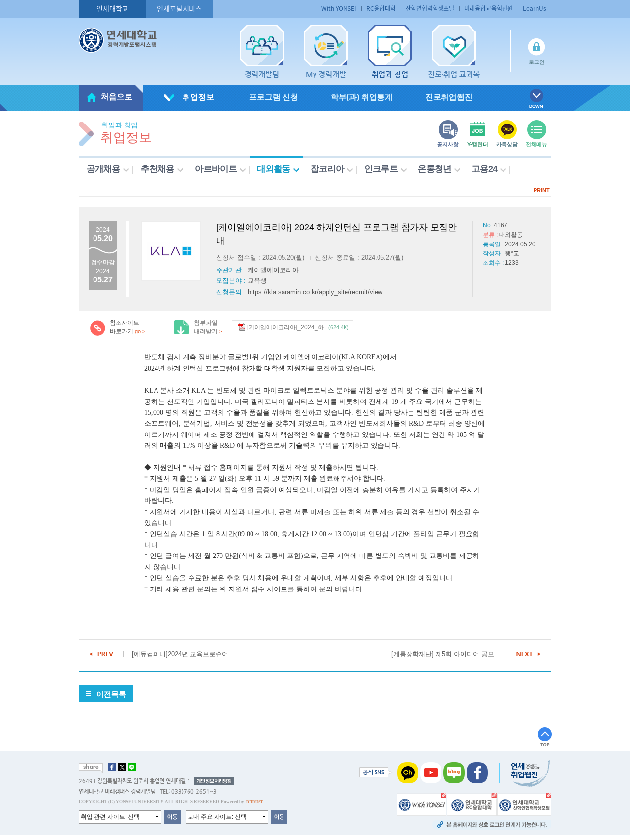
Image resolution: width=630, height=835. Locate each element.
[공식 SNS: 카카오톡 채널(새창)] (407, 772)
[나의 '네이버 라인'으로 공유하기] (132, 767)
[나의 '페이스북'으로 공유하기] (112, 767)
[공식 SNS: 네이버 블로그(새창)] (454, 772)
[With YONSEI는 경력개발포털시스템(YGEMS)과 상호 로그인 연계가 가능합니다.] (421, 804)
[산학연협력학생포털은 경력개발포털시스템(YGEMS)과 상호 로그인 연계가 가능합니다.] (524, 804)
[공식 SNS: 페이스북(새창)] (477, 772)
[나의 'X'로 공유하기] (122, 767)
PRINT (542, 190)
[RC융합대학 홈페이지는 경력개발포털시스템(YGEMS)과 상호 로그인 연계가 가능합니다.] (472, 804)
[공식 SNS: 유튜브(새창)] (430, 772)
